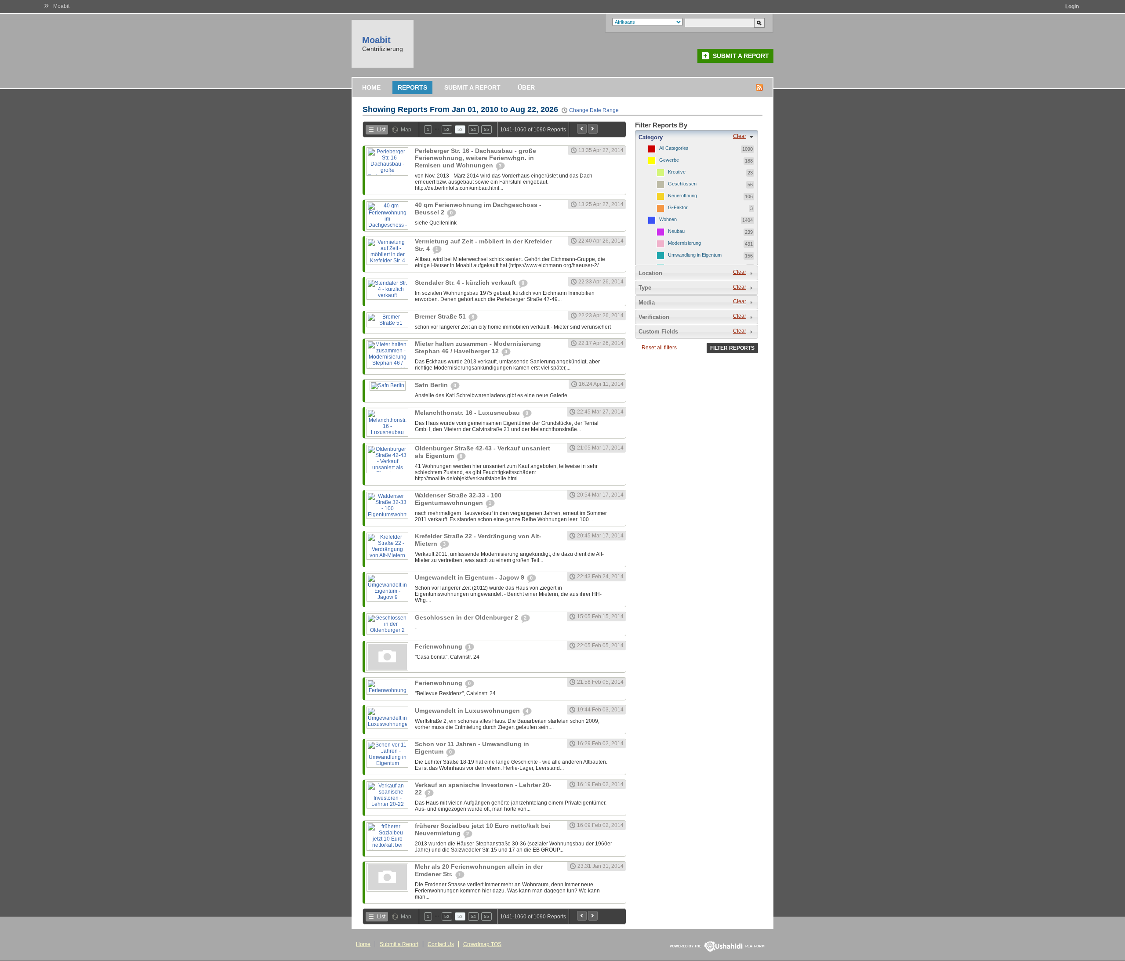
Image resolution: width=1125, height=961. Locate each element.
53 (460, 129)
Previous (582, 129)
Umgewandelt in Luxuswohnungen (468, 710)
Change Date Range (594, 110)
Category (651, 137)
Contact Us (441, 944)
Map (406, 130)
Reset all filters (659, 348)
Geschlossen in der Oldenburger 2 (467, 617)
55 (486, 129)
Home (371, 87)
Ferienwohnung (439, 646)
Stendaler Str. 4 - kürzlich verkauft (466, 282)
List (381, 130)
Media (647, 302)
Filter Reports (732, 348)
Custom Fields (658, 331)
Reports (412, 87)
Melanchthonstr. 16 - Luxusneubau (468, 412)
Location (650, 273)
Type (645, 287)
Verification (654, 317)
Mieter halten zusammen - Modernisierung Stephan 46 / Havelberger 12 (478, 347)
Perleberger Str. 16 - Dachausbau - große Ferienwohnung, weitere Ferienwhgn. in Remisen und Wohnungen (475, 158)
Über (526, 87)
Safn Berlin (432, 384)
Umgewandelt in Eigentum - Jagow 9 (470, 577)
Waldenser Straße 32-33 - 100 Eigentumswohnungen (458, 499)
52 (447, 129)
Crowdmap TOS (482, 944)
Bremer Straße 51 (441, 316)
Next (593, 129)
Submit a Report (741, 55)
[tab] (696, 137)
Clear (739, 136)
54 (473, 129)
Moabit (61, 6)
